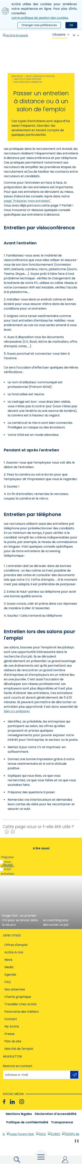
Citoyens (58, 34)
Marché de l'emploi (18, 1048)
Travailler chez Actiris (20, 1004)
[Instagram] (21, 1101)
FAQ (7, 982)
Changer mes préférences (39, 25)
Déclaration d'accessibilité (55, 1114)
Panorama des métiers (21, 1011)
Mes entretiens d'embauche (28, 82)
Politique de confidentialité (27, 1122)
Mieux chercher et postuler (40, 76)
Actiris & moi (13, 952)
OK (71, 25)
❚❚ (76, 1141)
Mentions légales (19, 1114)
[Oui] (6, 832)
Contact (10, 1019)
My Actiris (11, 1026)
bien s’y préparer (17, 711)
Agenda (10, 974)
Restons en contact (17, 1066)
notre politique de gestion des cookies (39, 18)
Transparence (62, 1122)
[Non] (12, 832)
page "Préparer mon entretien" (27, 201)
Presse (9, 1034)
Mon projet (17, 76)
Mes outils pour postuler (27, 79)
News (8, 960)
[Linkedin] (12, 1101)
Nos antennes (14, 989)
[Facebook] (4, 1101)
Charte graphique (17, 997)
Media (8, 967)
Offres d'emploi (15, 945)
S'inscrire (74, 1075)
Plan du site (12, 1041)
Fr (74, 35)
